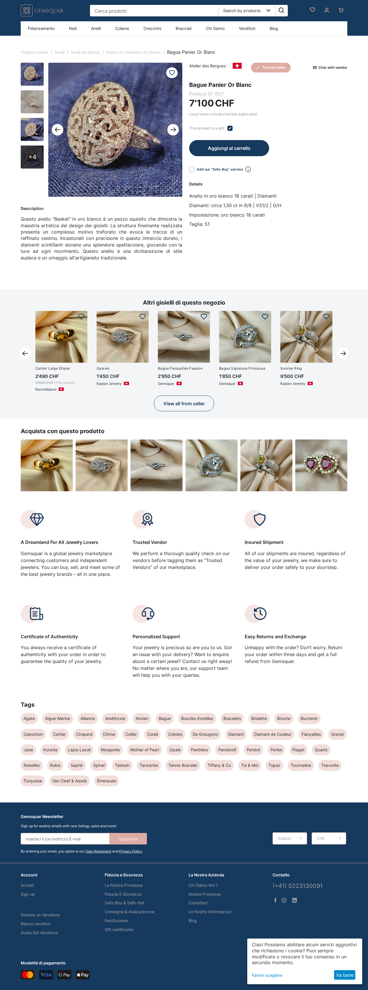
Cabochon (33, 734)
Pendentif (227, 749)
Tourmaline (301, 765)
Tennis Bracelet (182, 765)
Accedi (27, 885)
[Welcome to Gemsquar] (42, 15)
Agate (29, 718)
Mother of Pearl (144, 749)
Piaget (298, 749)
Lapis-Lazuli (79, 749)
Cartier (59, 734)
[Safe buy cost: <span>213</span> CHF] (247, 169)
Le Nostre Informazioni (210, 911)
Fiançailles (311, 734)
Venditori (247, 28)
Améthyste (115, 718)
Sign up (28, 894)
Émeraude (106, 780)
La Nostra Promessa (124, 885)
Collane (122, 28)
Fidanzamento (41, 28)
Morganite (110, 749)
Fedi (73, 28)
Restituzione (116, 920)
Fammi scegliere (267, 975)
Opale (175, 749)
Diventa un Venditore (40, 914)
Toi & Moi (249, 765)
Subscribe (128, 838)
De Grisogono (205, 734)
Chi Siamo (215, 28)
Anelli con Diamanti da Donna (133, 52)
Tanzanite (149, 765)
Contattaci (198, 902)
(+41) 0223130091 (298, 885)
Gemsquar (166, 383)
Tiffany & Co (219, 765)
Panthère (199, 749)
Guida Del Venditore (39, 932)
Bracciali (183, 28)
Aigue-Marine (57, 718)
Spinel (99, 765)
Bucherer (309, 718)
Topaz (274, 765)
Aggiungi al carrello (229, 148)
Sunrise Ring (291, 368)
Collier (131, 734)
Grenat (337, 734)
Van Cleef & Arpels (69, 780)
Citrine (109, 734)
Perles (276, 749)
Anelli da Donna (85, 52)
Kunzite (50, 749)
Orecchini (152, 28)
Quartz (321, 749)
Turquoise (33, 780)
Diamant (236, 734)
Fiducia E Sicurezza (123, 894)
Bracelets (232, 718)
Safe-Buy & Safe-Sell (124, 902)
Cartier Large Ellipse (52, 368)
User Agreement (98, 851)
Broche (283, 718)
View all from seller (184, 403)
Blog (274, 28)
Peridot (253, 749)
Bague (165, 718)
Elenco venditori (36, 923)
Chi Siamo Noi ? (203, 885)
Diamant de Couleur (272, 734)
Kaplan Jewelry (109, 383)
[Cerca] (281, 10)
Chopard (84, 734)
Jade (28, 749)
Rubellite (32, 765)
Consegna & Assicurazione (129, 911)
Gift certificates (119, 929)
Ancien (142, 718)
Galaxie (103, 368)
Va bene (345, 975)
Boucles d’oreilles (197, 718)
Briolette (259, 718)
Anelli (96, 28)
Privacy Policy (130, 851)
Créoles (175, 734)
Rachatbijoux (45, 389)
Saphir (77, 765)
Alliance (87, 718)
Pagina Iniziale (34, 52)
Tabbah (122, 765)
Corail (152, 734)
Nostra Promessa (205, 894)
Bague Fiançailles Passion (180, 368)
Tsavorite (330, 765)
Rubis (55, 765)
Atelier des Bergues (207, 65)
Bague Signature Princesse (242, 368)
